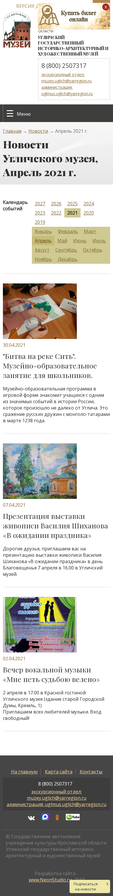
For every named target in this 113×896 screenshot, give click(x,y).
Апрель (43, 240)
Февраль (68, 231)
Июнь (80, 240)
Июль (99, 240)
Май (62, 240)
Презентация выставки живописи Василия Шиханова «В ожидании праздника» (55, 525)
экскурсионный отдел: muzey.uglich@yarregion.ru (56, 794)
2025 (72, 203)
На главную (24, 771)
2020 (88, 213)
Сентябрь (66, 250)
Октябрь (92, 250)
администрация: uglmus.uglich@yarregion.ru (56, 804)
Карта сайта (58, 771)
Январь (43, 231)
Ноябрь (43, 259)
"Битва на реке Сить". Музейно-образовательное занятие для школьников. (50, 365)
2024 (88, 203)
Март (90, 231)
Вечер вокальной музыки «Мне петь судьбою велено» (51, 674)
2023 (40, 213)
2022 (56, 213)
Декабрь (67, 259)
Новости (38, 131)
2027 (40, 203)
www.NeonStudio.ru (50, 880)
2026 (56, 203)
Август (42, 250)
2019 (40, 222)
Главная (12, 131)
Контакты (91, 771)
